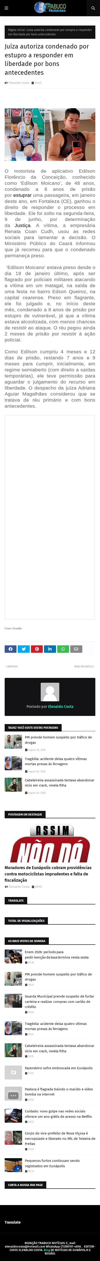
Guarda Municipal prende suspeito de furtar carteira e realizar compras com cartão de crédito (59, 1001)
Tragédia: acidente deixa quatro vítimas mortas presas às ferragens (56, 761)
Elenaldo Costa (19, 82)
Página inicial (16, 30)
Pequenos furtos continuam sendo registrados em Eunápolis (52, 1163)
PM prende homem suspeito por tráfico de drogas (58, 740)
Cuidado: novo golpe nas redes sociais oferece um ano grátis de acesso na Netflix (58, 1114)
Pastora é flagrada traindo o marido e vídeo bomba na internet (59, 1092)
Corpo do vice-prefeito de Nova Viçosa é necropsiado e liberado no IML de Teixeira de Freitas (60, 1138)
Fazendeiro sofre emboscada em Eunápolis (59, 1068)
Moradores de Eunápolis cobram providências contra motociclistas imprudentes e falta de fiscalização (48, 874)
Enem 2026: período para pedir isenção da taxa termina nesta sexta (57, 954)
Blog (47, 1250)
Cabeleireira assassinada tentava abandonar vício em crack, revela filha (59, 783)
